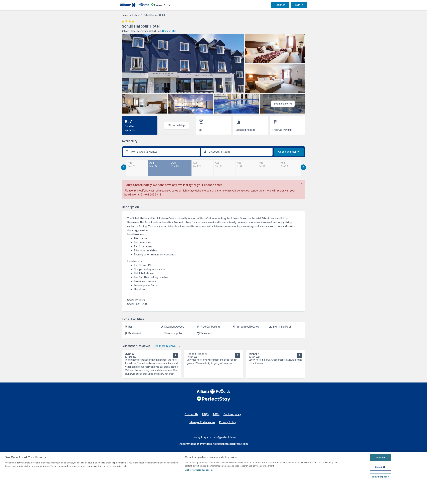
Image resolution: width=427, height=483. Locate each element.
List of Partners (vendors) (199, 469)
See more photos (283, 104)
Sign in (299, 5)
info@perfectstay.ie (225, 437)
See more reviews (165, 346)
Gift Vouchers (255, 5)
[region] (213, 467)
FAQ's (205, 414)
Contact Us (191, 414)
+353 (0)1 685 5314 (149, 195)
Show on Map (176, 125)
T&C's (216, 414)
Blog (239, 5)
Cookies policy (232, 414)
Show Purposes (380, 476)
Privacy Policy (227, 422)
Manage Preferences (202, 422)
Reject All (380, 467)
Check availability (289, 152)
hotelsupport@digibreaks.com (230, 444)
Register (280, 5)
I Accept (380, 457)
